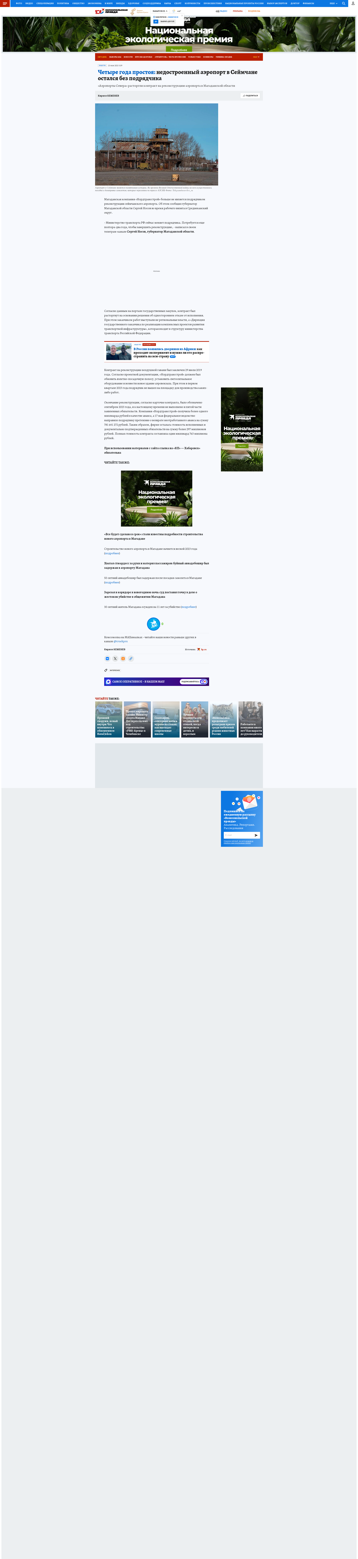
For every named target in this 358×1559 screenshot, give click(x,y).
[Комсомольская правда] (111, 11)
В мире (109, 3)
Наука (167, 3)
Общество (78, 3)
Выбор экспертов (277, 3)
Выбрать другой (167, 21)
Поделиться (252, 96)
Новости (128, 57)
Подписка (254, 11)
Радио (223, 11)
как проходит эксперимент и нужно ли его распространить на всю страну (169, 352)
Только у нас (194, 57)
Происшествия (213, 3)
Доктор (295, 3)
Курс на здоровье (143, 57)
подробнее (112, 553)
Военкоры (208, 57)
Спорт (177, 3)
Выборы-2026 (115, 57)
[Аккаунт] (353, 3)
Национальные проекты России (244, 3)
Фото (19, 3)
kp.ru (204, 649)
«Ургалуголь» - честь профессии (170, 57)
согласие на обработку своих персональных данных (238, 842)
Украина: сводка (224, 57)
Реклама (237, 11)
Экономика (94, 3)
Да (156, 21)
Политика (63, 3)
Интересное (115, 670)
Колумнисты (192, 3)
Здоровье (133, 3)
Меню (5, 3)
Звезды (120, 3)
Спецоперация (45, 3)
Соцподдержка (152, 3)
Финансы (308, 3)
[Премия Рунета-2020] (138, 11)
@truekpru (121, 641)
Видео (29, 3)
